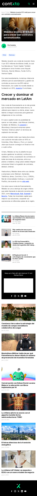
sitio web (25, 181)
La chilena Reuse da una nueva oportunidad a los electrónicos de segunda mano (24, 218)
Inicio (3, 12)
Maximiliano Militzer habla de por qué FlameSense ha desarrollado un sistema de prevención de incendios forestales (18, 355)
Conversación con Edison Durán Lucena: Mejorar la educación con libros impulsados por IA (18, 385)
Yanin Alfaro (18, 221)
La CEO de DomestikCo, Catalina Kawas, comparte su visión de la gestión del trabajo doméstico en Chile (24, 244)
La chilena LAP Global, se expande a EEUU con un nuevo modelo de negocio (18, 471)
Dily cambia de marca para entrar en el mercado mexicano (24, 230)
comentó (22, 125)
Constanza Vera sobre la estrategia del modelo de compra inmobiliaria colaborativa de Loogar (18, 326)
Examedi (27, 194)
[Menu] (33, 4)
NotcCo (4, 196)
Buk (21, 194)
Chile (7, 12)
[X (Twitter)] (18, 296)
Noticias (12, 55)
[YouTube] (25, 296)
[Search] (29, 4)
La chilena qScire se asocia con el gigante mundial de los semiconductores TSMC (16, 415)
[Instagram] (15, 296)
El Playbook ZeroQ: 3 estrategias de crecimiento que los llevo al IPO (24, 257)
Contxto (13, 45)
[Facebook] (12, 296)
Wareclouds (14, 194)
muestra (19, 88)
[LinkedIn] (22, 296)
